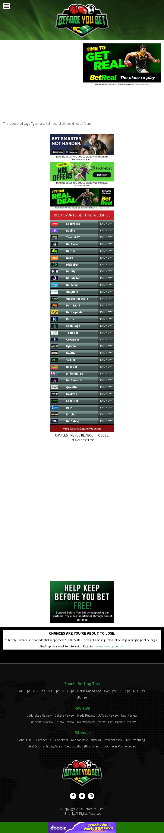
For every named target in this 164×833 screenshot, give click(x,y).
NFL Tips (139, 690)
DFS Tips (124, 690)
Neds (69, 258)
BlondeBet (73, 278)
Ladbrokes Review (39, 715)
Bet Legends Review (122, 721)
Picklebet (72, 264)
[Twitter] (82, 796)
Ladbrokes (73, 224)
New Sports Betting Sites (82, 746)
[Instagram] (91, 796)
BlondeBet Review (41, 721)
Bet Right (72, 271)
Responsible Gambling (86, 739)
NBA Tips (68, 690)
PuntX (70, 319)
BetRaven (72, 244)
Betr (69, 407)
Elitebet (71, 414)
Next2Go (71, 394)
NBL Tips (54, 690)
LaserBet (72, 401)
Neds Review (86, 715)
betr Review (129, 715)
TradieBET (73, 237)
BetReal (71, 251)
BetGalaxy (72, 421)
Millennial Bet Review (91, 721)
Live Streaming (135, 739)
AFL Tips (25, 690)
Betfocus (72, 285)
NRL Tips (39, 690)
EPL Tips (82, 697)
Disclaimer (61, 739)
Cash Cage (73, 326)
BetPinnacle (74, 380)
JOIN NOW (106, 224)
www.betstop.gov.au (109, 646)
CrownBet (72, 339)
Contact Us (43, 739)
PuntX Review (65, 721)
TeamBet (72, 333)
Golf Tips (110, 690)
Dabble (70, 230)
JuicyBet (71, 367)
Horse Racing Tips (89, 690)
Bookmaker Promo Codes (119, 746)
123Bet (70, 360)
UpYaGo (71, 346)
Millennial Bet (75, 373)
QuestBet (72, 387)
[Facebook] (73, 796)
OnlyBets (72, 292)
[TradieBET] (82, 159)
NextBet (71, 353)
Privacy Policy (113, 739)
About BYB (26, 739)
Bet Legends (74, 312)
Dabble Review (64, 715)
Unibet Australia (77, 298)
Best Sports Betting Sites (45, 746)
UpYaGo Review (108, 715)
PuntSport (73, 305)
